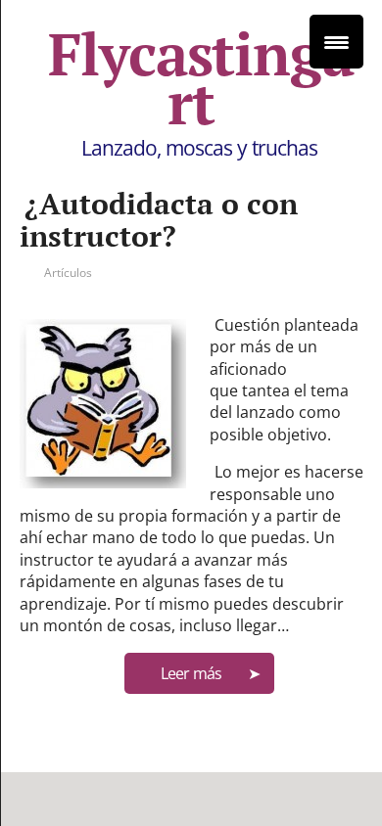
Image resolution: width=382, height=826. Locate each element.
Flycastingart (201, 78)
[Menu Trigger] (336, 42)
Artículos (68, 272)
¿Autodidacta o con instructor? (159, 219)
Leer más (191, 673)
